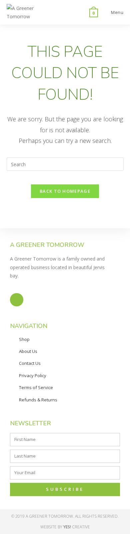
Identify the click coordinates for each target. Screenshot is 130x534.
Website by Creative (65, 527)
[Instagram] (16, 299)
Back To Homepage (65, 191)
